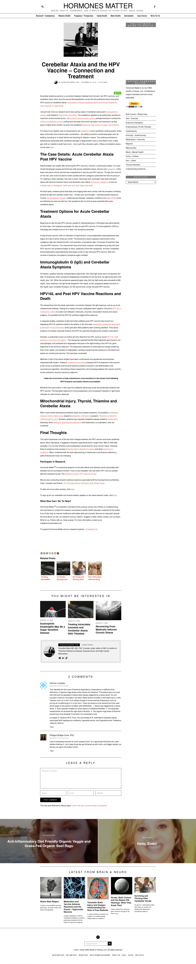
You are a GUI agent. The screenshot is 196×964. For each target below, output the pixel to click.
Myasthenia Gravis (87, 449)
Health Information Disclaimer (100, 955)
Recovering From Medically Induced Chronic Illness (106, 629)
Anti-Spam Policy (71, 955)
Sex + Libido (131, 160)
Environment (129, 15)
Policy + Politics (132, 156)
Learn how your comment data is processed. (89, 805)
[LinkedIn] (63, 658)
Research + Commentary (45, 15)
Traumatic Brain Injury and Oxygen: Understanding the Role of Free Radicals (97, 906)
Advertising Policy (58, 955)
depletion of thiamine (81, 416)
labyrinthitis (111, 198)
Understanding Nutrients (135, 169)
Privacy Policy (83, 955)
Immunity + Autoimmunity (136, 135)
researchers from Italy (76, 362)
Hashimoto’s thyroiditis (68, 115)
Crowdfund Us (91, 529)
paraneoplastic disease (56, 198)
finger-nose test (86, 185)
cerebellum (85, 131)
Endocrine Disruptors (134, 122)
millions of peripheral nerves (51, 121)
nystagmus (111, 169)
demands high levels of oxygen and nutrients (101, 125)
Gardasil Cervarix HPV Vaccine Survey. (81, 474)
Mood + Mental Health (134, 152)
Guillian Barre (73, 449)
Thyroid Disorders (133, 164)
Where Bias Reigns (49, 901)
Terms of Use (116, 955)
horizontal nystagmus (99, 182)
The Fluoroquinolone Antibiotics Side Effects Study (83, 483)
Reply (52, 727)
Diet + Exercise (132, 118)
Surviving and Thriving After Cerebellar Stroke (143, 898)
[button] (110, 943)
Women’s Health (64, 15)
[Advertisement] (141, 223)
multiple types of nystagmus (51, 185)
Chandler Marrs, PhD (70, 82)
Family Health (102, 15)
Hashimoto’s (113, 419)
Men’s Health (115, 15)
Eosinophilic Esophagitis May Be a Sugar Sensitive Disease (52, 628)
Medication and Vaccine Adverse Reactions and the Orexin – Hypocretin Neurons (73, 906)
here (52, 147)
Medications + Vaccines (135, 139)
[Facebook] (154, 6)
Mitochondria (131, 148)
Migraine (129, 143)
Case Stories (142, 15)
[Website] (66, 658)
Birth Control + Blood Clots (136, 114)
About (124, 955)
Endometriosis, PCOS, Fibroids (138, 126)
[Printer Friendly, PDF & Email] (117, 91)
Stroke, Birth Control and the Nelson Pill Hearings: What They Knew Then (121, 901)
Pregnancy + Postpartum (83, 15)
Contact (131, 955)
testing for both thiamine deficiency (67, 422)
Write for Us (155, 15)
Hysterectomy (131, 131)
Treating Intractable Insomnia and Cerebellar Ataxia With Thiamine (79, 629)
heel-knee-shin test (71, 185)
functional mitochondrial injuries (82, 118)
